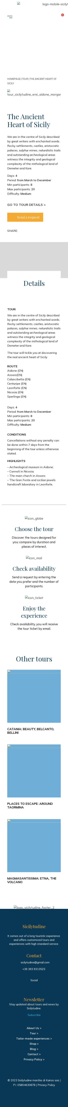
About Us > (34, 1028)
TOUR (25, 78)
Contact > (34, 1054)
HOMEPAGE (13, 78)
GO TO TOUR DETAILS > (26, 205)
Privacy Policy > (34, 1059)
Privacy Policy (46, 1085)
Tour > (34, 1033)
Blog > (34, 1049)
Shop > (34, 1043)
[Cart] (59, 17)
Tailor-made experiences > (34, 1038)
